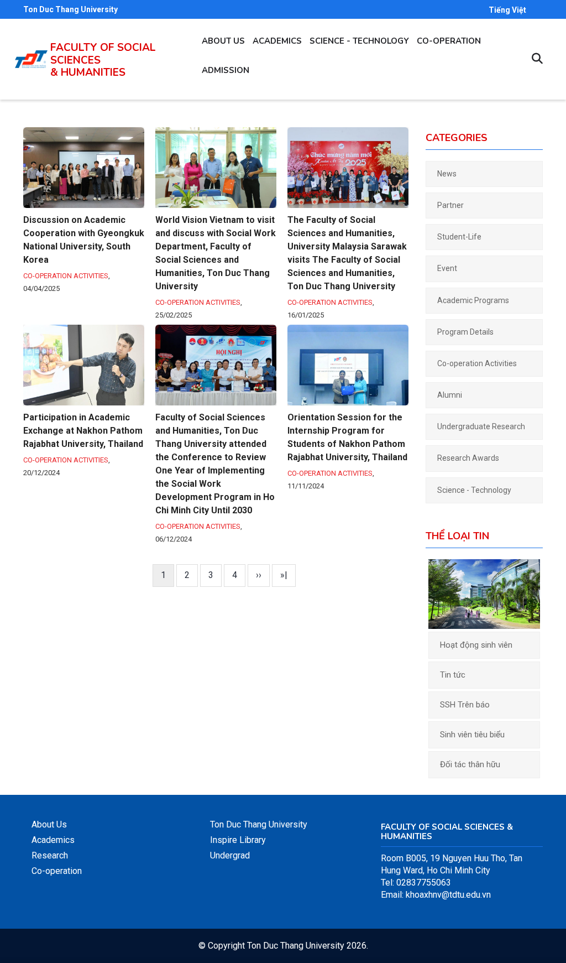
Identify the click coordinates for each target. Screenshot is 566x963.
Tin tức (452, 675)
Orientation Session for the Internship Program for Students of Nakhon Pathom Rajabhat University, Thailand (347, 437)
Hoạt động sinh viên (476, 645)
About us (223, 40)
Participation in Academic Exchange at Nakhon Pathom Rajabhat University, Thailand (83, 430)
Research (50, 855)
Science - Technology (359, 40)
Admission (225, 70)
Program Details (465, 331)
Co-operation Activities (65, 276)
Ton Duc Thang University (70, 9)
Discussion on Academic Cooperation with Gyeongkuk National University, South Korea (83, 240)
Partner (450, 205)
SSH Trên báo (465, 705)
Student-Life (459, 236)
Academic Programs (473, 300)
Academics (277, 40)
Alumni (449, 395)
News (447, 173)
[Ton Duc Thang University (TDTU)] (31, 59)
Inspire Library (238, 840)
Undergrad (230, 855)
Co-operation (449, 40)
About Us (49, 824)
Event (447, 268)
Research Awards (468, 458)
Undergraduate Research (481, 426)
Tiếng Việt (507, 10)
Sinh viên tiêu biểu (472, 735)
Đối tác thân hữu (470, 764)
